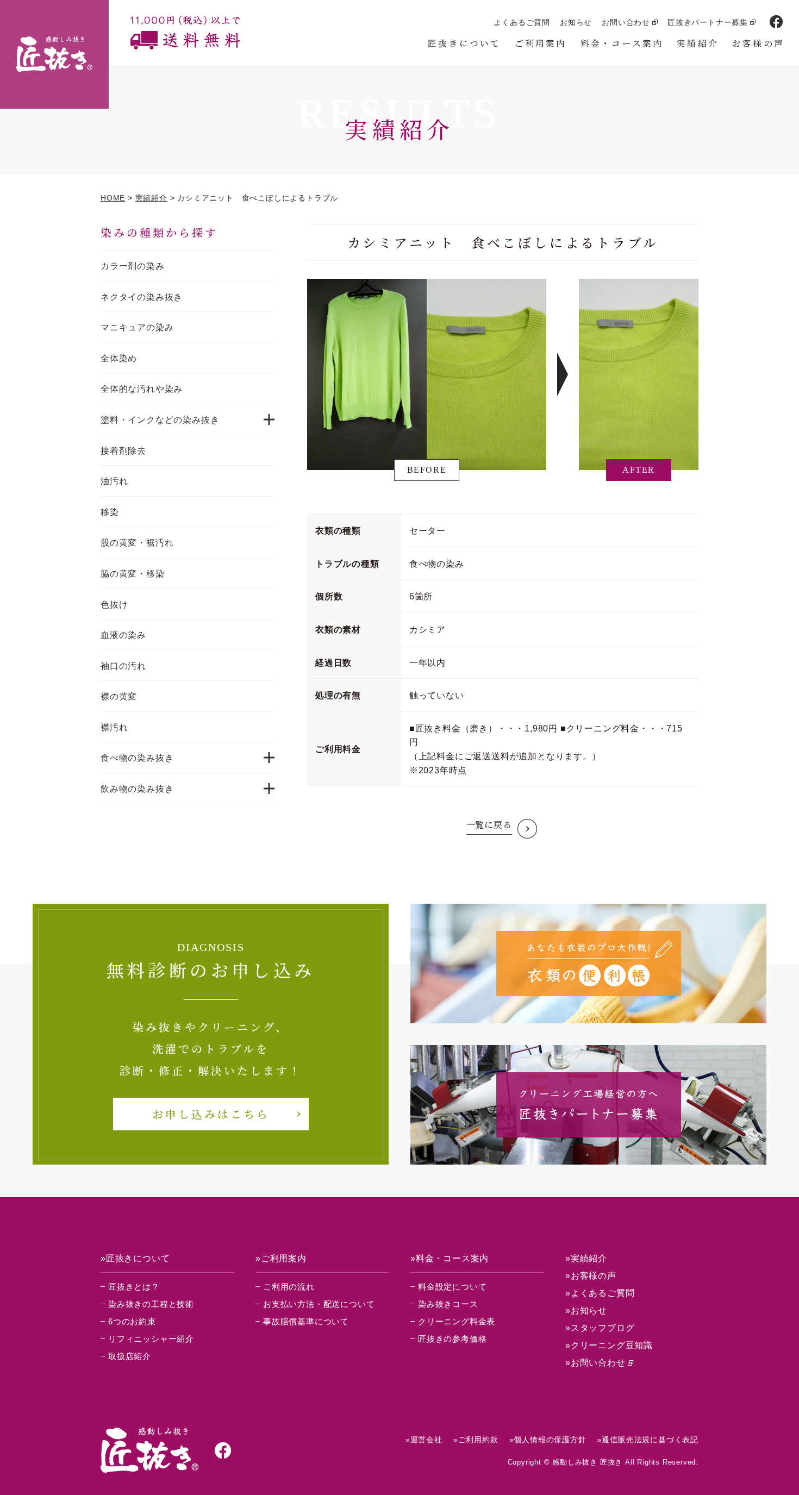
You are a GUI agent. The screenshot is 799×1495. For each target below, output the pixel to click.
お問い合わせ (626, 22)
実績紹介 (698, 43)
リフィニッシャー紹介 (151, 1338)
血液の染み (123, 635)
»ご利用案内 (281, 1258)
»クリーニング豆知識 (609, 1345)
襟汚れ (114, 727)
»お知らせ (586, 1310)
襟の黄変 (119, 696)
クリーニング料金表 (456, 1321)
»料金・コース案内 (449, 1258)
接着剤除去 (123, 450)
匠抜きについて (464, 43)
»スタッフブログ (599, 1328)
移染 (110, 512)
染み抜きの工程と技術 (151, 1304)
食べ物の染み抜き (137, 757)
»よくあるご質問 (599, 1293)
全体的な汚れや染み (142, 388)
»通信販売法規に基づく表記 (647, 1439)
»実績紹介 (586, 1258)
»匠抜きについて (135, 1258)
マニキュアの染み (137, 327)
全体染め (119, 358)
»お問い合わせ (595, 1362)
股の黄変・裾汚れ (137, 542)
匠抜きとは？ (134, 1286)
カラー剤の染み (133, 266)
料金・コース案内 (622, 43)
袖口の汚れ (123, 666)
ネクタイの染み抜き (142, 297)
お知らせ (576, 22)
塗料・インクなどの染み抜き (160, 419)
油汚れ (114, 481)
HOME (113, 197)
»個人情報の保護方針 (547, 1439)
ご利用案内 (541, 43)
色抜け (114, 604)
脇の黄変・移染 (133, 573)
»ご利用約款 (475, 1439)
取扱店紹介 (129, 1356)
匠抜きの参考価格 (452, 1338)
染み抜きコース (448, 1304)
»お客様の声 (590, 1275)
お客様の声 (758, 43)
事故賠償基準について (306, 1321)
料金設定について (452, 1286)
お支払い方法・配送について (318, 1304)
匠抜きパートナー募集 (707, 22)
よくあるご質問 (522, 22)
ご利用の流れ (289, 1286)
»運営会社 (423, 1439)
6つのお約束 (132, 1321)
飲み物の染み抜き (137, 788)
